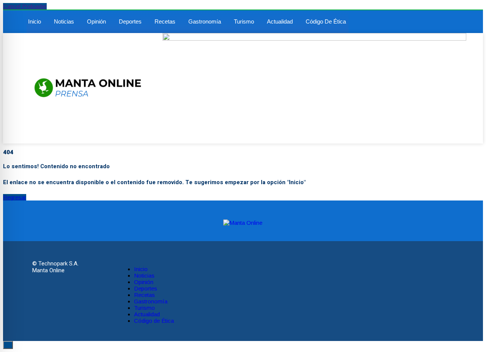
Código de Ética (326, 21)
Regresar (14, 197)
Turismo (244, 21)
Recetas (165, 21)
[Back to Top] (8, 345)
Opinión (96, 21)
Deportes (130, 21)
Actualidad (280, 21)
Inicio (34, 21)
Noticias (64, 21)
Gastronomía (204, 21)
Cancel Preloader (25, 6)
